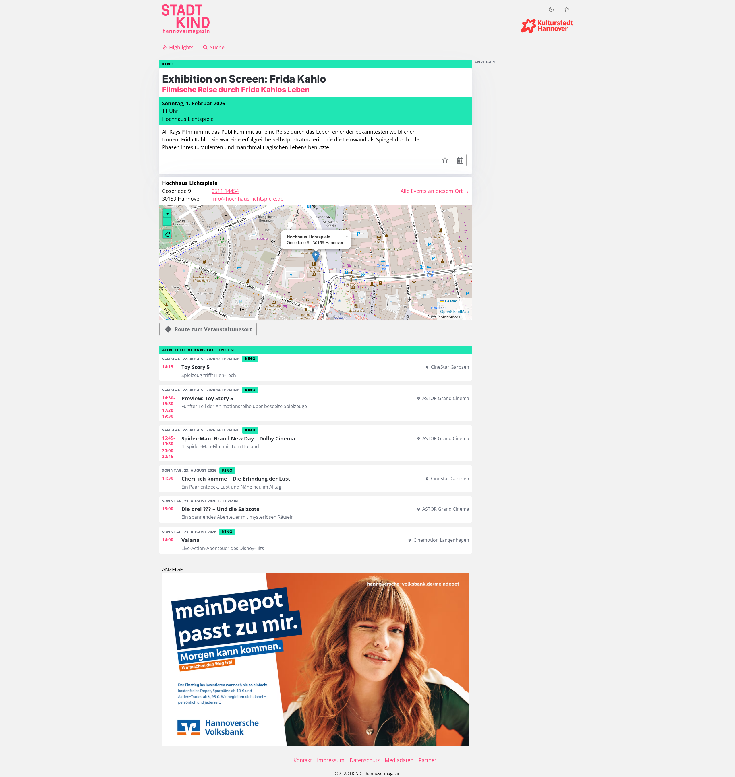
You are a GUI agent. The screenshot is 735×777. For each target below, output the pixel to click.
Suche (217, 47)
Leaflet (450, 301)
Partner (427, 760)
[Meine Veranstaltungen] (566, 9)
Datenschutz (365, 760)
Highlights (181, 47)
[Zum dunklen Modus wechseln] (551, 9)
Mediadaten (399, 760)
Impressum (331, 760)
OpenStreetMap (454, 311)
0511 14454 (225, 190)
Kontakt (302, 760)
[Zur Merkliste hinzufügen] (445, 160)
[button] (315, 257)
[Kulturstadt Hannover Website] (547, 26)
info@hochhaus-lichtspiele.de (247, 198)
